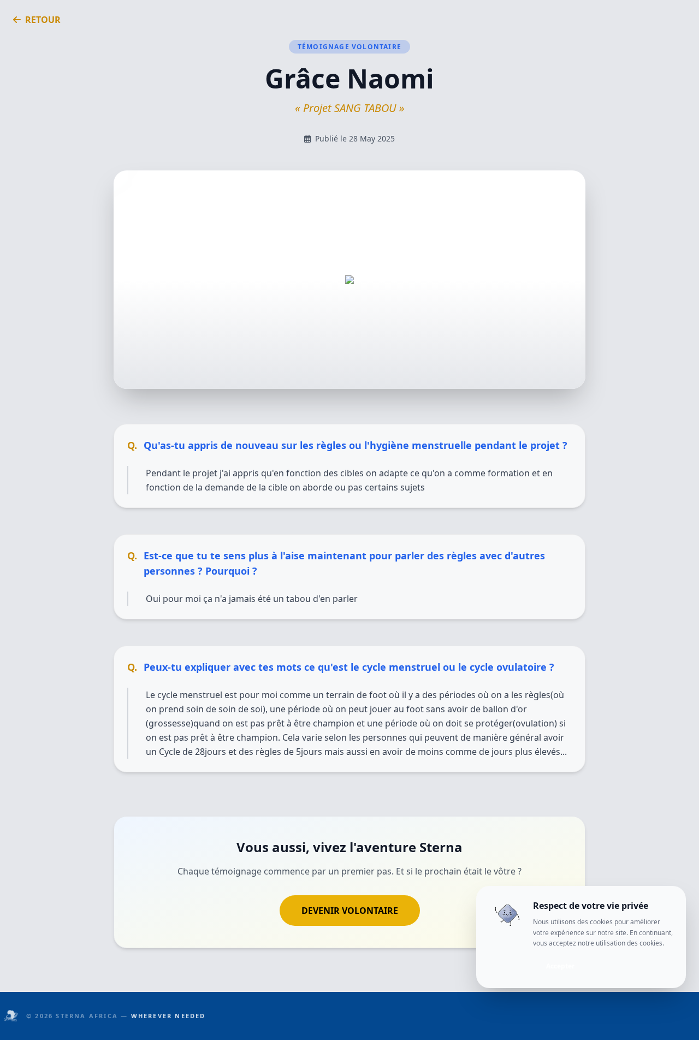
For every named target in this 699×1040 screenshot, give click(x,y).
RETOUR (43, 20)
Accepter (560, 965)
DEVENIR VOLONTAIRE (349, 911)
